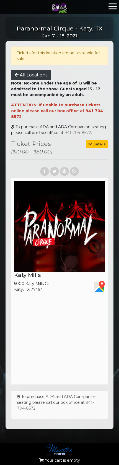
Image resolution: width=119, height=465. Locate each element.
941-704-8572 (77, 132)
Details (98, 144)
